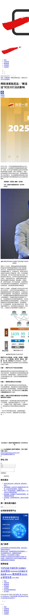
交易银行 (6, 67)
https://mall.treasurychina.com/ (10, 453)
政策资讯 (9, 574)
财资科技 (14, 577)
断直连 (8, 454)
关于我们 (6, 591)
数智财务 (6, 63)
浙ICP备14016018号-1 (8, 598)
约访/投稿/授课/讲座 (10, 589)
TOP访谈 (5, 568)
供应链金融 (14, 571)
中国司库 (6, 61)
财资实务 (7, 577)
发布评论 (3, 473)
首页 (5, 60)
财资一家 (18, 594)
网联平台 (12, 454)
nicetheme (6, 596)
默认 (17, 577)
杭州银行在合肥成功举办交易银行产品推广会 (13, 556)
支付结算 (3, 454)
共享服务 (6, 65)
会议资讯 (5, 571)
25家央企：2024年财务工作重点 (10, 555)
